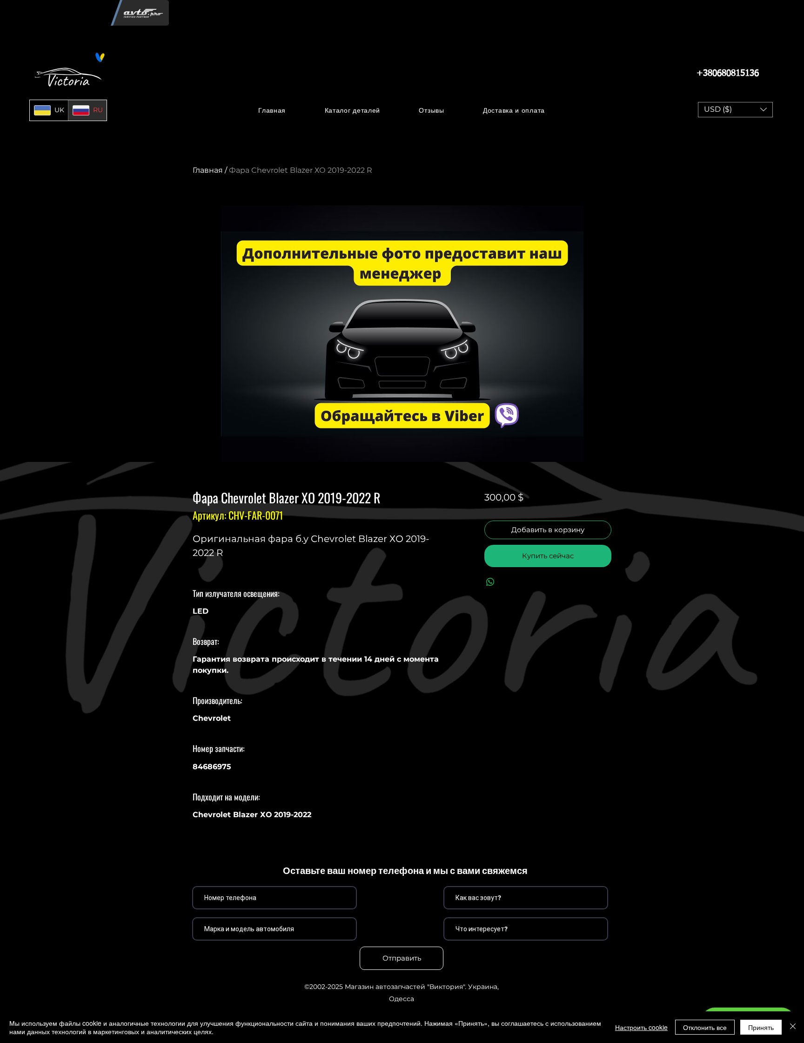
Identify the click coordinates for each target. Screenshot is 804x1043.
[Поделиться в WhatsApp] (490, 582)
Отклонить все (705, 1027)
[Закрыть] (792, 1027)
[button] (352, 110)
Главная (208, 170)
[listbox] (735, 109)
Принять (761, 1027)
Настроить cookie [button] (641, 1027)
